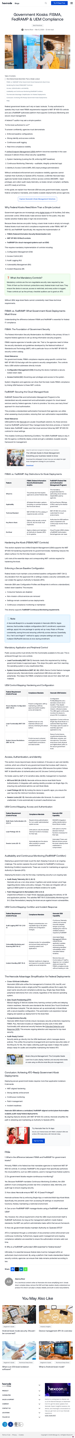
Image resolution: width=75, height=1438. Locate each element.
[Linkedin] (21, 1269)
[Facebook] (13, 1269)
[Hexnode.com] (7, 3)
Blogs (17, 3)
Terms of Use (6, 1435)
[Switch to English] (73, 1436)
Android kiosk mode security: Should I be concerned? (18, 1332)
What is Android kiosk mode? (51, 1367)
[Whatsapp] (25, 1269)
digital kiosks (45, 213)
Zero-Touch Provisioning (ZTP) (19, 1000)
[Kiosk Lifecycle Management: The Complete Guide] (37, 1059)
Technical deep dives (26, 1362)
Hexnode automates (45, 895)
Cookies (21, 1435)
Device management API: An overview (55, 1331)
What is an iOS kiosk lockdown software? (15, 1368)
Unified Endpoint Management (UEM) (20, 152)
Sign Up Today (38, 1141)
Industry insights (45, 1326)
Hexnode (23, 422)
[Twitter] (17, 1269)
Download (29, 465)
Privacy (14, 1435)
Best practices (37, 25)
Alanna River (27, 30)
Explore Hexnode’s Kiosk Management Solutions (37, 199)
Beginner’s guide (9, 1326)
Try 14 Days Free (59, 3)
